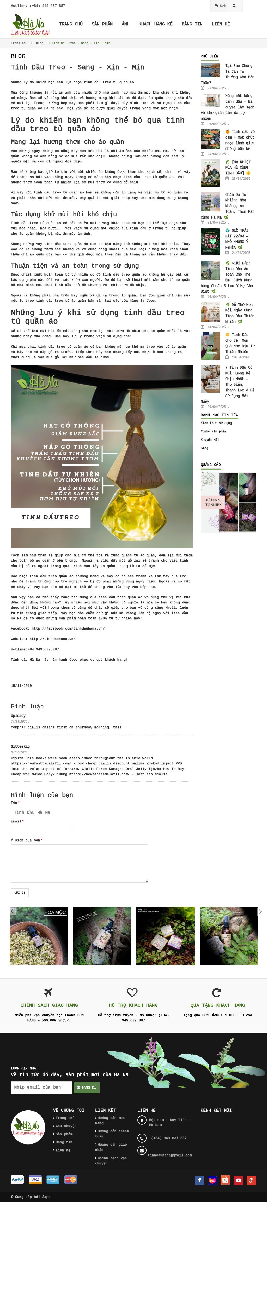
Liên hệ (63, 1150)
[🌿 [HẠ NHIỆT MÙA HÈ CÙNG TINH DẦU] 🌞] (210, 173)
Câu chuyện (66, 1126)
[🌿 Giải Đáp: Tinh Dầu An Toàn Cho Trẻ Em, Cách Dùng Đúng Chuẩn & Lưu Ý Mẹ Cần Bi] (210, 270)
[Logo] (28, 1127)
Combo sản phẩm (213, 431)
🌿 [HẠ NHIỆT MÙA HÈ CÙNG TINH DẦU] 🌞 (238, 167)
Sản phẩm (64, 1134)
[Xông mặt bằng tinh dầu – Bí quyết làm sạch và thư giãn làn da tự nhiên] (210, 100)
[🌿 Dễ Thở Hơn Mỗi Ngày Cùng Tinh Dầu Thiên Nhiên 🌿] (210, 312)
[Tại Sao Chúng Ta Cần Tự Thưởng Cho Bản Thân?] (210, 70)
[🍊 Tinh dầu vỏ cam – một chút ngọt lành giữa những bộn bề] (210, 139)
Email (17, 821)
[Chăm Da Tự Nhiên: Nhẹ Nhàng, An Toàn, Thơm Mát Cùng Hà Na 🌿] (210, 202)
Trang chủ (19, 43)
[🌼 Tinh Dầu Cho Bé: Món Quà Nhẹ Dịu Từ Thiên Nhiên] (210, 346)
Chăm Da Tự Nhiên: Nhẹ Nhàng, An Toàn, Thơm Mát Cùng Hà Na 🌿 (227, 206)
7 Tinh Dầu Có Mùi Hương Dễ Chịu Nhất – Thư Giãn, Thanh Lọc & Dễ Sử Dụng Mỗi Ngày (227, 384)
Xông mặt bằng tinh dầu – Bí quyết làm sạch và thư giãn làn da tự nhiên (227, 107)
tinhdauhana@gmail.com (170, 1155)
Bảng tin (64, 1142)
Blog (39, 43)
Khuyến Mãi (210, 440)
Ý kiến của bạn (26, 840)
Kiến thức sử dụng (216, 423)
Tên (15, 803)
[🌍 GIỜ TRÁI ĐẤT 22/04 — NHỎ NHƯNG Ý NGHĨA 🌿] (210, 242)
